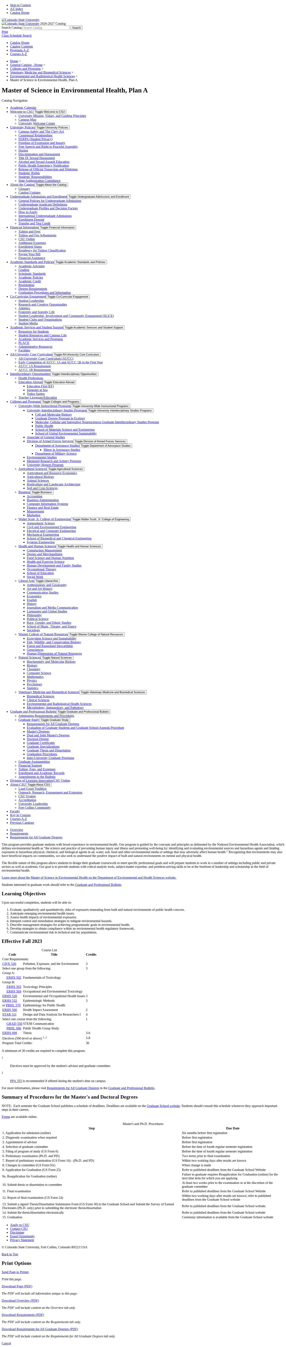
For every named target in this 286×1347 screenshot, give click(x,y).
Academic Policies (30, 277)
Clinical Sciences (38, 700)
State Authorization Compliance (39, 180)
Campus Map (27, 119)
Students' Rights (29, 173)
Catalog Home (19, 12)
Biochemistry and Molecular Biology (51, 661)
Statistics (32, 688)
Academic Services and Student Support (36, 327)
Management (35, 511)
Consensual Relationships (35, 135)
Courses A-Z (18, 54)
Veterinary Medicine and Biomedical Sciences (40, 72)
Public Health (44, 426)
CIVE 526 (9, 963)
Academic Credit (29, 281)
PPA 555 (16, 1081)
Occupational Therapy (41, 569)
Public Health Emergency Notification (43, 165)
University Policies (22, 127)
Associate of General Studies (46, 437)
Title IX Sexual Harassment (36, 158)
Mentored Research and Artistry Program (54, 461)
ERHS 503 (13, 987)
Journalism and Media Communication (52, 607)
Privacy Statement (22, 1240)
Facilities (24, 350)
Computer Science (39, 673)
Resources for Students (33, 331)
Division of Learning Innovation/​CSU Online (40, 780)
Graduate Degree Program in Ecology (60, 418)
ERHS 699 (9, 1033)
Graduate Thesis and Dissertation (49, 750)
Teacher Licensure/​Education (37, 397)
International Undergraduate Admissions (45, 216)
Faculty (15, 811)
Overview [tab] (16, 830)
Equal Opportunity (22, 1236)
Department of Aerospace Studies (57, 445)
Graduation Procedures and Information (44, 292)
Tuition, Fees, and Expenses (36, 769)
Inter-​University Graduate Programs (50, 758)
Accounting (34, 496)
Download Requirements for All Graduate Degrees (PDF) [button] (40, 1329)
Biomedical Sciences (40, 696)
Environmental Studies (42, 457)
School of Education (40, 573)
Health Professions (30, 378)
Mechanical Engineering (43, 534)
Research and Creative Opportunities (42, 304)
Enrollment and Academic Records (41, 773)
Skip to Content (20, 5)
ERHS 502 (13, 977)
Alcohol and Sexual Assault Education (43, 162)
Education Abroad (30, 382)
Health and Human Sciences (37, 546)
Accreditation (27, 800)
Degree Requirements (32, 289)
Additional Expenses (32, 243)
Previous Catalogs (22, 822)
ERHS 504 (13, 991)
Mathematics (35, 677)
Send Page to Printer (15, 1272)
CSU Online (26, 239)
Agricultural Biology (40, 477)
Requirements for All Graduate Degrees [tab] (36, 837)
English (32, 600)
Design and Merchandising (44, 554)
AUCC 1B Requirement (34, 370)
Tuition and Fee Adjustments (37, 235)
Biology (32, 665)
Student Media (28, 323)
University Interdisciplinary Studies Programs (57, 410)
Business (24, 492)
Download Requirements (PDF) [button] (23, 1315)
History (32, 604)
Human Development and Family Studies (54, 565)
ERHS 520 (9, 996)
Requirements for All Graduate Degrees (53, 724)
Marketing (33, 515)
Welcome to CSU (21, 111)
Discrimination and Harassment (39, 154)
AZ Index (16, 9)
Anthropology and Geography (47, 585)
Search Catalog (12, 27)
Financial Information (24, 227)
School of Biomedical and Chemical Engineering (59, 538)
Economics (34, 596)
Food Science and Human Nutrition (50, 558)
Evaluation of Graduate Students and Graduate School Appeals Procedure (75, 727)
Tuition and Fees (29, 231)
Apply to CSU (19, 1225)
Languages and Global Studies (47, 611)
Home (14, 61)
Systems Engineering (41, 542)
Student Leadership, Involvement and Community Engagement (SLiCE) (66, 316)
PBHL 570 (13, 1005)
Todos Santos (36, 394)
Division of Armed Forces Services (50, 441)
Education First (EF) (40, 386)
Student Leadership (31, 300)
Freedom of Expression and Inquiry (41, 143)
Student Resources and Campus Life (42, 335)
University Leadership (33, 804)
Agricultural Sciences (32, 469)
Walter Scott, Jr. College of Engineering (44, 519)
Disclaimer (17, 1232)
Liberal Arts (26, 581)
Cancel (6, 1343)
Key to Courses (20, 815)
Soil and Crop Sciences (42, 488)
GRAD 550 (14, 1023)
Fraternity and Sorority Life (36, 312)
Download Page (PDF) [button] (17, 1286)
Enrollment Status (30, 246)
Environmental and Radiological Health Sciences (42, 76)
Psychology (34, 684)
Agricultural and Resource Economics (52, 473)
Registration (26, 285)
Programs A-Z (19, 50)
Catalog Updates (29, 192)
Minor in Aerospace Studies (62, 450)
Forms (6, 1117)
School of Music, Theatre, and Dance (51, 626)
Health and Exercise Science (45, 561)
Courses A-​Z (18, 819)
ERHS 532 (9, 1000)
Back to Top (10, 1254)
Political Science (38, 619)
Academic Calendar (23, 107)
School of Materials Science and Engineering (65, 429)
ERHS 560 (9, 1010)
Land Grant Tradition (32, 788)
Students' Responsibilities (35, 177)
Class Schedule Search (17, 35)
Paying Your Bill (29, 254)
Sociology (33, 630)
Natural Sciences (29, 657)
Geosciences (35, 649)
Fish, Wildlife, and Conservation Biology (54, 642)
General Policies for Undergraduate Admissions (49, 200)
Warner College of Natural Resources (43, 634)
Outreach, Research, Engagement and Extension (50, 792)
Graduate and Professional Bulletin (33, 711)
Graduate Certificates (41, 743)
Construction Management (44, 550)
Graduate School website (163, 1106)
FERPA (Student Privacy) (35, 139)
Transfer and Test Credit (34, 223)
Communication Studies (42, 592)
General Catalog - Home (26, 65)
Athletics (24, 308)
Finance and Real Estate (43, 507)
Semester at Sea (37, 390)
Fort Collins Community (34, 807)
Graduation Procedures (42, 754)
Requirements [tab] (19, 833)
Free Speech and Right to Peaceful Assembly (48, 146)
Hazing (23, 150)
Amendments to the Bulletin (36, 777)
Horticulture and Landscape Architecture (53, 484)
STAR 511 (9, 1014)
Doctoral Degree (38, 739)
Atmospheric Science (41, 523)
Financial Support (30, 765)
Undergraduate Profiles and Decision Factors (48, 208)
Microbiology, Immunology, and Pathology (55, 707)
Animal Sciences (38, 480)
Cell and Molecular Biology (53, 414)
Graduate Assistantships (34, 761)
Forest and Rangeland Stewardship (50, 646)
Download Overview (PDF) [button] (20, 1300)
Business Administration (43, 500)
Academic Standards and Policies (32, 262)
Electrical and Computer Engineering (51, 531)
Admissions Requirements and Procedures (46, 716)
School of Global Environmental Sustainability (66, 433)
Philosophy (34, 615)
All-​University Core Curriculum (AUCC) (45, 358)
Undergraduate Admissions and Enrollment (38, 196)
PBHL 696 (13, 1028)
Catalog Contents (21, 46)
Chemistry (33, 669)
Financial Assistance (31, 258)
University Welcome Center (36, 123)
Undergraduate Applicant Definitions (42, 204)
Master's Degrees (38, 731)
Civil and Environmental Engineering (51, 527)
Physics (32, 680)
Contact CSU (19, 1228)
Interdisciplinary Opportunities (30, 374)
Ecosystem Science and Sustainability (51, 638)
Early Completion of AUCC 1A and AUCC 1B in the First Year (60, 362)
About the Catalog (22, 184)
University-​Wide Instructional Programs (44, 406)
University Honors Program (45, 465)
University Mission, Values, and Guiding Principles (52, 116)
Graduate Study (28, 720)
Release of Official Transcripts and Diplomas (48, 169)
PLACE (23, 343)
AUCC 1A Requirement (34, 366)
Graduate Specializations (43, 746)
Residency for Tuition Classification (42, 250)
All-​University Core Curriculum (31, 354)
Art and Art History (40, 588)
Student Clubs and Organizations (40, 319)
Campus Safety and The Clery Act (41, 131)
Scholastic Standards (32, 273)
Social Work (35, 577)
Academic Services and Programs (40, 339)
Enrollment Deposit (31, 219)
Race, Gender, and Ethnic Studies (49, 622)
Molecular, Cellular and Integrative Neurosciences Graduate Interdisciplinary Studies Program (97, 422)
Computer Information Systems (47, 504)
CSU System (27, 796)
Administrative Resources (35, 346)
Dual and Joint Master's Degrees (48, 735)
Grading (23, 270)
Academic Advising (31, 266)
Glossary (24, 189)
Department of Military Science (56, 453)
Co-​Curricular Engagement (28, 296)
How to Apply (27, 212)
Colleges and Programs (25, 68)
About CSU (18, 784)
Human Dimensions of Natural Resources (54, 653)
